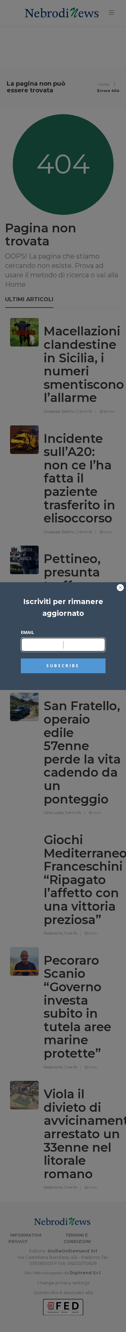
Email (27, 632)
